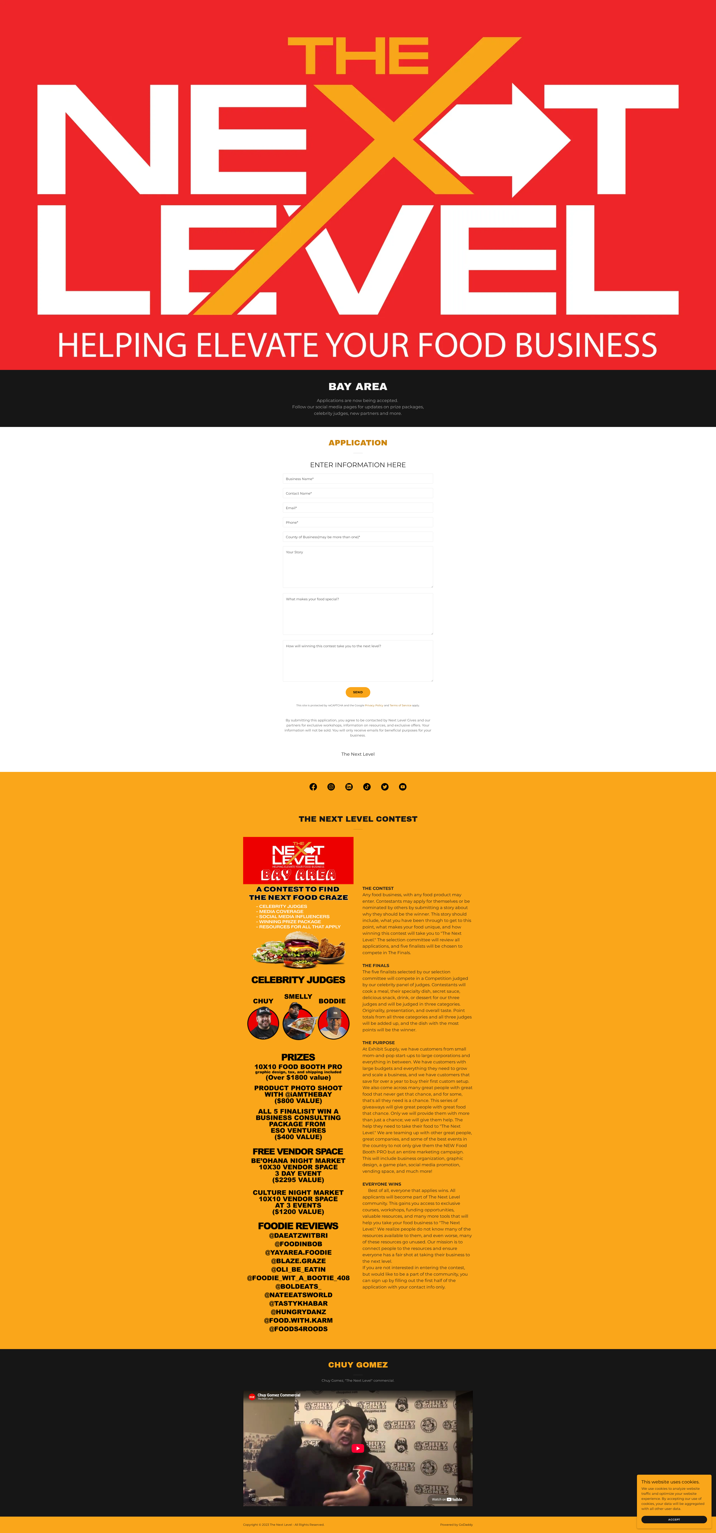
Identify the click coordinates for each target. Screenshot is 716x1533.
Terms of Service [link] (400, 705)
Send (358, 692)
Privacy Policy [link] (374, 705)
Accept (674, 1519)
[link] (313, 787)
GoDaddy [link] (466, 1524)
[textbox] (358, 479)
